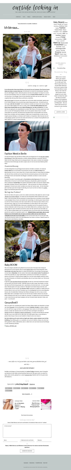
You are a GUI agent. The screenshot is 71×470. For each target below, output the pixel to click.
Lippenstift (62, 40)
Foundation (56, 31)
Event (66, 26)
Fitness (64, 30)
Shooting (63, 50)
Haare (67, 33)
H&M (63, 33)
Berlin (23, 394)
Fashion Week (58, 30)
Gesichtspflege (59, 33)
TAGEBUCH (34, 23)
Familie (57, 28)
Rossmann (58, 46)
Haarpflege (58, 35)
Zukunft (60, 57)
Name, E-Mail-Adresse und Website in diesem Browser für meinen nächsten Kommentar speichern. (27, 446)
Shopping (58, 52)
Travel (61, 54)
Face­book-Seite (28, 375)
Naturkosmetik (64, 43)
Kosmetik (58, 37)
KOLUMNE (29, 23)
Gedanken (65, 31)
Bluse (66, 22)
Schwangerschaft (61, 48)
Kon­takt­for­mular (39, 462)
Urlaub (64, 54)
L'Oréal (62, 37)
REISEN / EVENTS (47, 16)
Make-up (56, 43)
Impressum (26, 462)
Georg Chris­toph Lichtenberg (27, 368)
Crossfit (59, 24)
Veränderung (57, 55)
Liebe (64, 39)
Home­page (32, 384)
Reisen (65, 45)
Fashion (62, 28)
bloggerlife (27, 394)
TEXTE (24, 16)
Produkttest (58, 45)
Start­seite (18, 16)
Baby (56, 22)
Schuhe (63, 46)
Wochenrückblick (63, 55)
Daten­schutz (31, 462)
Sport (57, 54)
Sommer (64, 52)
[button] (8, 388)
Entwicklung (56, 26)
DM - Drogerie (64, 24)
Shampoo (58, 50)
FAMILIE (28, 16)
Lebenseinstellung (58, 39)
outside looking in (35, 7)
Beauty (61, 22)
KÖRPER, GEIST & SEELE (37, 16)
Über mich (45, 462)
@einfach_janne (61, 111)
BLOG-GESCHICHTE (22, 23)
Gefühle (54, 33)
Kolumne (63, 35)
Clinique (55, 24)
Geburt (60, 31)
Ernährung (61, 26)
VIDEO (54, 16)
